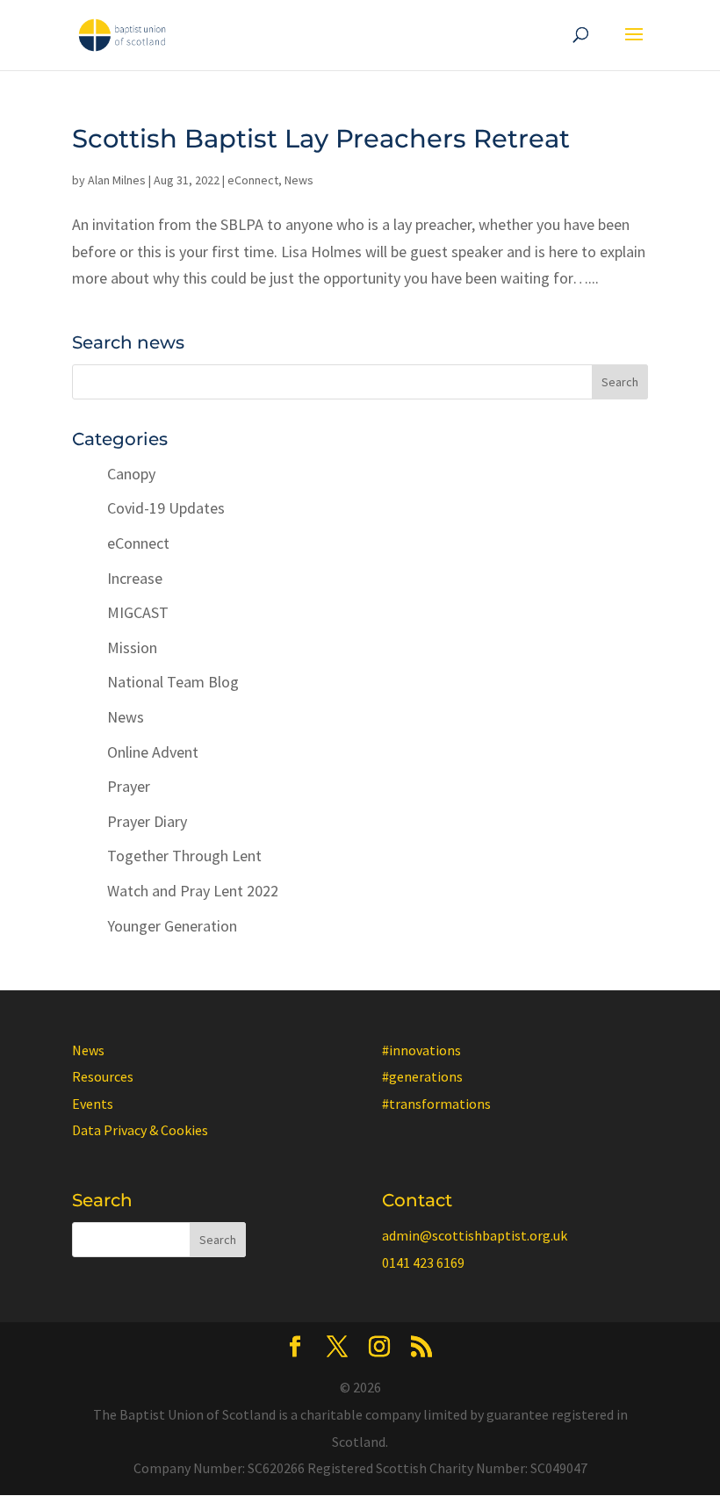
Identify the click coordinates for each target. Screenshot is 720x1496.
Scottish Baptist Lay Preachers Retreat (321, 138)
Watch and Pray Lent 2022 (192, 891)
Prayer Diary (147, 821)
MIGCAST (138, 612)
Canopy (131, 474)
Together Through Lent (184, 855)
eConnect (252, 180)
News (298, 180)
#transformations (436, 1103)
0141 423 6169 (423, 1262)
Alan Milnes (117, 180)
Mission (132, 647)
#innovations (421, 1050)
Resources (102, 1076)
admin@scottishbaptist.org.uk (474, 1235)
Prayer (128, 786)
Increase (134, 578)
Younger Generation (172, 926)
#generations (422, 1076)
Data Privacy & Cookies (140, 1130)
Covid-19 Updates (166, 508)
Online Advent (152, 752)
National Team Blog (173, 682)
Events (92, 1103)
